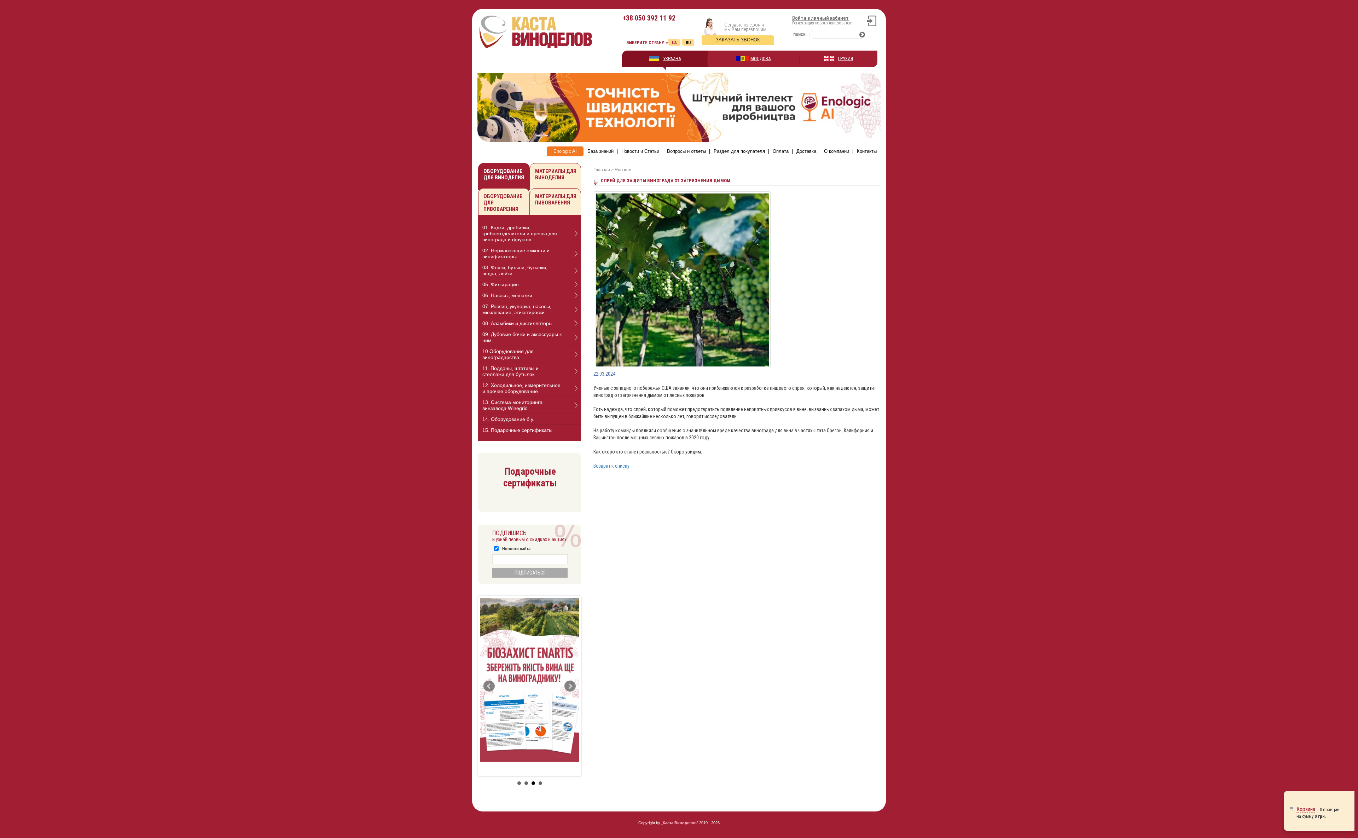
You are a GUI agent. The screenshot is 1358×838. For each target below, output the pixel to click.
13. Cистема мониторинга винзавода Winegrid (512, 405)
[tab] (529, 234)
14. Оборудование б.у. (508, 419)
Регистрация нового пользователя (822, 23)
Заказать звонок (738, 39)
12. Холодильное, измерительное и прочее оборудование (521, 388)
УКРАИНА (672, 58)
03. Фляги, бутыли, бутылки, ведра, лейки (514, 270)
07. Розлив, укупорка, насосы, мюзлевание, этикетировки (516, 309)
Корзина (1305, 809)
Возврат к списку (611, 466)
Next (570, 686)
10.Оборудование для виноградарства (508, 354)
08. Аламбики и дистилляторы (517, 323)
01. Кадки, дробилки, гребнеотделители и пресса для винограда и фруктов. (519, 233)
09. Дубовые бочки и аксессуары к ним (522, 337)
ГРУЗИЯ (845, 58)
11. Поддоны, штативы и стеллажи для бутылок (510, 371)
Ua (674, 42)
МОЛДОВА (760, 58)
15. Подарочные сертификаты (517, 430)
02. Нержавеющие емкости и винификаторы (516, 253)
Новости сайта (516, 549)
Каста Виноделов (680, 823)
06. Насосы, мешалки (507, 295)
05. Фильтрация (500, 284)
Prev (489, 686)
